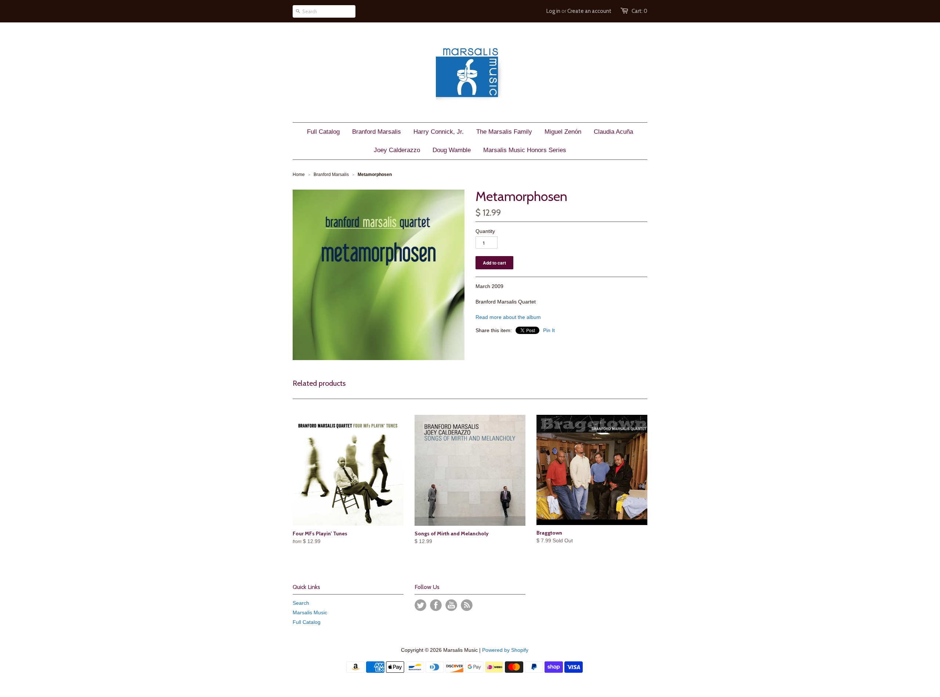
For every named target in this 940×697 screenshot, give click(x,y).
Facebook (436, 605)
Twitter (420, 605)
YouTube (451, 605)
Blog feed (467, 605)
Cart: (639, 11)
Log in (553, 11)
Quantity (485, 231)
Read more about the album (508, 317)
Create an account (589, 11)
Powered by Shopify (505, 650)
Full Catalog (307, 622)
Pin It (549, 330)
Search (301, 603)
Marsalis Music (310, 612)
